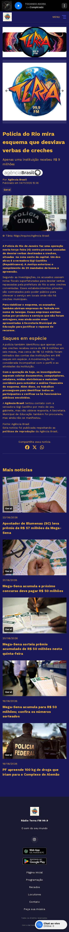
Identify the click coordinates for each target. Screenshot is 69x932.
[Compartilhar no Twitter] (34, 447)
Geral (7, 189)
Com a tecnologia (29, 925)
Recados (34, 887)
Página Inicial (34, 872)
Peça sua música (34, 909)
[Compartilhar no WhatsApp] (42, 447)
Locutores (34, 894)
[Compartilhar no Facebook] (27, 447)
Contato (34, 901)
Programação (34, 879)
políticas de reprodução (19, 431)
